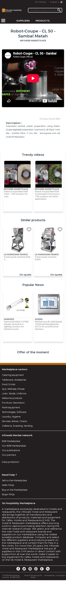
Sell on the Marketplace (14, 480)
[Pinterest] (36, 568)
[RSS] (48, 568)
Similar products (33, 220)
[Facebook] (18, 568)
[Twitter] (24, 568)
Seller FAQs (8, 485)
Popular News (33, 285)
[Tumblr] (42, 568)
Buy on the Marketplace (14, 489)
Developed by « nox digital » (55, 575)
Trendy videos (33, 154)
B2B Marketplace (11, 441)
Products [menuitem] (43, 20)
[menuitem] (3, 21)
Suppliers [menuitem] (23, 20)
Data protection (10, 462)
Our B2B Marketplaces (14, 445)
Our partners (9, 455)
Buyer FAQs (8, 494)
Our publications (11, 450)
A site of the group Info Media (33, 576)
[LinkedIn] (30, 568)
